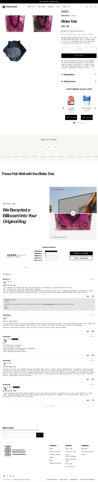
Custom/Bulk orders (88, 451)
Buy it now (79, 55)
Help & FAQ (68, 448)
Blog (50, 460)
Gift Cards (68, 463)
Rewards (51, 457)
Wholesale (85, 448)
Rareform (9, 479)
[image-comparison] (73, 213)
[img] (6, 279)
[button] (65, 15)
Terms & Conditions (52, 479)
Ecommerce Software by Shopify (21, 479)
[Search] (87, 7)
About (51, 448)
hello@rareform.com (49, 304)
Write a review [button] (81, 253)
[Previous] (63, 108)
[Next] (95, 108)
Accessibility (73, 479)
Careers (84, 454)
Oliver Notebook (87, 108)
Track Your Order (70, 451)
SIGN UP (39, 435)
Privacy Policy (70, 466)
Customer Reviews (54, 454)
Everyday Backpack (71, 108)
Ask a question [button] (81, 258)
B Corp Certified (54, 451)
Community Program (55, 463)
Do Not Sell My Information (87, 479)
